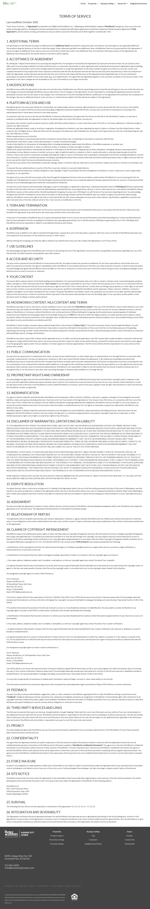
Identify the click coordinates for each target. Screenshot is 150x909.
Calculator (93, 839)
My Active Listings (56, 839)
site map (76, 886)
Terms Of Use (11, 886)
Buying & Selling (108, 4)
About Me (123, 4)
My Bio (130, 836)
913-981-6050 (12, 865)
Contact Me (129, 839)
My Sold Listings (57, 844)
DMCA (67, 886)
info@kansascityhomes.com (19, 867)
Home (83, 3)
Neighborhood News (138, 3)
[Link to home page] (11, 3)
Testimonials (129, 844)
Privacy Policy (28, 886)
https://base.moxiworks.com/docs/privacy (22, 733)
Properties (93, 4)
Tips (93, 836)
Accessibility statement (50, 886)
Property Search (56, 836)
